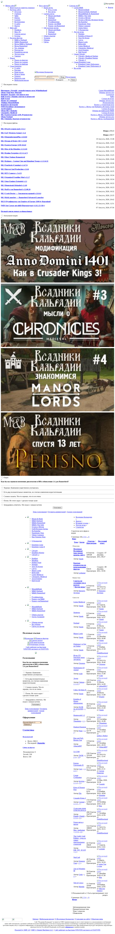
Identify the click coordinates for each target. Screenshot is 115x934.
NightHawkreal (102, 653)
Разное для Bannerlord (56, 26)
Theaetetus (77, 721)
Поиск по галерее (21, 62)
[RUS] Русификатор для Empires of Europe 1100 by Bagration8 (26, 201)
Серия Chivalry (79, 54)
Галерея (17, 20)
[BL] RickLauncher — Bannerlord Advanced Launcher (22, 197)
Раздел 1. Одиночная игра (104, 105)
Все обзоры (36, 624)
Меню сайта (10, 6)
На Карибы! (82, 22)
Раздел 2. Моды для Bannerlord (102, 115)
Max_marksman (79, 830)
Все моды (52, 12)
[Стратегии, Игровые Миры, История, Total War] (7, 921)
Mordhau (35, 560)
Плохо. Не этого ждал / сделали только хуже (20, 501)
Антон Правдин (100, 772)
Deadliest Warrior (38, 553)
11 (80, 783)
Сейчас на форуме (29, 747)
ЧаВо (16, 16)
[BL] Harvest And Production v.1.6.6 (15, 169)
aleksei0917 (103, 686)
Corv (80, 769)
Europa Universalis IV (78, 764)
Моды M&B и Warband (23, 44)
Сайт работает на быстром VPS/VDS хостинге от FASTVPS (36, 648)
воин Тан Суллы (101, 865)
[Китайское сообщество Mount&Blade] (17, 921)
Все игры (77, 68)
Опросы (17, 76)
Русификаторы (54, 22)
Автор (81, 542)
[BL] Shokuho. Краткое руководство (15, 119)
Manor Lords (83, 42)
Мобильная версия (21, 80)
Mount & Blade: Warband (87, 12)
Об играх (17, 12)
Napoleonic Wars (84, 24)
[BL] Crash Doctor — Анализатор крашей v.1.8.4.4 (21, 193)
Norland (76, 623)
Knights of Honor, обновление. (78, 701)
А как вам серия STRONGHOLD (79, 809)
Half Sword (82, 52)
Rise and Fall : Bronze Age (78, 739)
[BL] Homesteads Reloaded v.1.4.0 (14, 185)
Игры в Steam (19, 74)
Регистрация (71, 77)
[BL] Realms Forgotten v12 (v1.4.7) (14, 153)
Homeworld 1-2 (79, 715)
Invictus (81, 781)
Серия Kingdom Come (82, 62)
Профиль (17, 30)
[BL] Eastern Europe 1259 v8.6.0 (13, 145)
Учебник (17, 14)
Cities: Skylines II (79, 690)
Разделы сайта (15, 10)
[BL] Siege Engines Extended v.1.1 (14, 181)
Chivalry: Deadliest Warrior (88, 58)
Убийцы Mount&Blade (10, 103)
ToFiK (81, 755)
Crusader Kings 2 (79, 798)
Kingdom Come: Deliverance (88, 64)
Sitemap (35, 919)
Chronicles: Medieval (85, 48)
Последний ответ (102, 542)
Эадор (75, 678)
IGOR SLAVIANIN (78, 708)
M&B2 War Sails (38, 525)
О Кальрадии (83, 30)
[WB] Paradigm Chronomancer (13, 107)
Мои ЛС (17, 32)
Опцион (82, 663)
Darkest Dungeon (79, 727)
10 (79, 757)
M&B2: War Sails (84, 16)
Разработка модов (21, 52)
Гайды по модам (38, 626)
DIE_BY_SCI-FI (79, 850)
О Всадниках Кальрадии (64, 919)
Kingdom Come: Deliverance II (89, 66)
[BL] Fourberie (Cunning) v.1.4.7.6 (14, 165)
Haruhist (102, 795)
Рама (80, 731)
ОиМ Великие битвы (40, 529)
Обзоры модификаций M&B (103, 111)
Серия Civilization (77, 776)
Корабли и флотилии (9, 105)
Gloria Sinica (83, 28)
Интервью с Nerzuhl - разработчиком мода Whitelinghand (24, 90)
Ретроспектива (108, 103)
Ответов (91, 541)
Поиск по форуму (21, 60)
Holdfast (35, 558)
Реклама (17, 70)
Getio (81, 874)
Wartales (81, 34)
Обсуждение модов (51, 28)
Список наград (20, 34)
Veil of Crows (78, 883)
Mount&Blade (37, 589)
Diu (80, 793)
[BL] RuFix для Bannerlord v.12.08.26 (15, 189)
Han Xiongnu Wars (38, 537)
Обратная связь (97, 919)
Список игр (73, 6)
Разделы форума (16, 38)
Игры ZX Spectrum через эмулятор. (79, 657)
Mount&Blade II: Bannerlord (88, 14)
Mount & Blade (83, 10)
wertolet (102, 849)
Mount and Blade (54, 16)
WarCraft (76, 857)
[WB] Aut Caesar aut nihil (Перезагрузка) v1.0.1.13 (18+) (23, 206)
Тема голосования (40, 512)
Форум (17, 26)
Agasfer (102, 784)
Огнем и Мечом (84, 18)
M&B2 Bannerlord (21, 42)
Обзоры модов (37, 622)
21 (81, 832)
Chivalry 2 (82, 60)
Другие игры (19, 54)
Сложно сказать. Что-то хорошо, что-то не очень (22, 496)
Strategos (76, 612)
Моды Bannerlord (20, 46)
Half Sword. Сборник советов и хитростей (18, 97)
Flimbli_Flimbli (78, 816)
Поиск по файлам (21, 64)
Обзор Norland (7, 117)
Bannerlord (52, 20)
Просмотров (91, 543)
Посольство (18, 50)
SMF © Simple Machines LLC (42, 930)
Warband (51, 18)
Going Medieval (84, 46)
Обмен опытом (49, 36)
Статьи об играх (108, 99)
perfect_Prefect (102, 736)
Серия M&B (78, 8)
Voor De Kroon (83, 38)
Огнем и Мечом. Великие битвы (90, 20)
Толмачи (47, 38)
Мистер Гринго (101, 890)
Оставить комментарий (57, 512)
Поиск (12, 58)
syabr (81, 674)
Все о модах (43, 6)
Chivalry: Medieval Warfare (88, 56)
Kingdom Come (37, 545)
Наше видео (19, 72)
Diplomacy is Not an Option (79, 645)
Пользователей (28, 737)
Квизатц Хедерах (79, 592)
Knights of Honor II (85, 36)
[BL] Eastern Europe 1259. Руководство (16, 115)
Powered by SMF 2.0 (22, 930)
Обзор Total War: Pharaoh (11, 93)
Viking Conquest (84, 26)
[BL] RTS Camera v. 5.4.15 (11, 173)
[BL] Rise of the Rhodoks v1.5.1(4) (14, 149)
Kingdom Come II (38, 547)
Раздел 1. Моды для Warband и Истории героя (96, 107)
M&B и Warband (20, 40)
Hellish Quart (36, 562)
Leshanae (82, 573)
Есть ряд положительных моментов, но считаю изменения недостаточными (32, 492)
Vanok (81, 559)
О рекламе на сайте (82, 919)
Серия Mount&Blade (106, 90)
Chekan (81, 682)
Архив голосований (74, 512)
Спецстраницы (15, 66)
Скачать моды (49, 14)
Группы (17, 36)
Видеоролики (19, 22)
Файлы (17, 18)
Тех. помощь (19, 48)
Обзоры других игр (106, 93)
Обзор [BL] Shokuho (9, 111)
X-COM (76, 752)
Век (100, 806)
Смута (80, 40)
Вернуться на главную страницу (22, 8)
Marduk (81, 887)
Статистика (28, 730)
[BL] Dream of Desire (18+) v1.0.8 (14, 141)
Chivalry (35, 551)
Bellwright (82, 44)
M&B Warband (37, 521)
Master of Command (9, 101)
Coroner (82, 802)
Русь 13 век (52, 10)
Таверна (17, 56)
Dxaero (101, 697)
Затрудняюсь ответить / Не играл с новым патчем (22, 505)
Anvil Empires (83, 50)
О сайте (17, 24)
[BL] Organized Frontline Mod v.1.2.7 (15, 177)
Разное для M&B (54, 24)
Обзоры (47, 40)
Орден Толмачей (38, 617)
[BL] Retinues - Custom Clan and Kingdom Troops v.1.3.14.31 (24, 161)
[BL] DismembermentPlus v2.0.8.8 (14, 137)
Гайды (46, 42)
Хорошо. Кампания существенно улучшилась (21, 488)
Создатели (110, 95)
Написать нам (19, 78)
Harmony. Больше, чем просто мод (15, 95)
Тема (76, 542)
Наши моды (48, 8)
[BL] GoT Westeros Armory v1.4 (13, 133)
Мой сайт (13, 28)
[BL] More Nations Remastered (13, 157)
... (87, 537)
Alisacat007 (77, 746)
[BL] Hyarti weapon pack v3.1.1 (13, 129)
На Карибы (36, 531)
